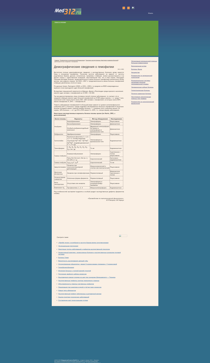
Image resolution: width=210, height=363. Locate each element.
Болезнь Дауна (136, 69)
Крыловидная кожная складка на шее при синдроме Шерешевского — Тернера (86, 277)
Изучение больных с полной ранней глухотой (74, 271)
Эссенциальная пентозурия (68, 246)
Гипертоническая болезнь (140, 90)
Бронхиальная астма (138, 66)
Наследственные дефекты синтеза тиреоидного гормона (78, 280)
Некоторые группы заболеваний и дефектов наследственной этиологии (84, 249)
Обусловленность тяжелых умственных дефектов (76, 284)
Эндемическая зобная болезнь (142, 87)
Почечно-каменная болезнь (141, 93)
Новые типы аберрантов (67, 290)
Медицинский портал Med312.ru (70, 360)
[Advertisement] (105, 40)
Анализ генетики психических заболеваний (73, 297)
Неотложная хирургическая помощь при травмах (141, 97)
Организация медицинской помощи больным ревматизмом (144, 62)
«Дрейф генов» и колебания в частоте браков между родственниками (83, 242)
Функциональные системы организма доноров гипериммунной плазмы (140, 82)
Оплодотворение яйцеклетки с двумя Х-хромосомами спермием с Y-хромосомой (87, 264)
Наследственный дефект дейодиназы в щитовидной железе (79, 294)
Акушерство (135, 72)
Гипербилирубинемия (66, 267)
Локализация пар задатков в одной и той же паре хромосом (79, 287)
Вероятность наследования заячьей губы (73, 261)
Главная (56, 60)
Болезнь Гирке (63, 257)
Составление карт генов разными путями (73, 300)
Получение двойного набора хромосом (72, 274)
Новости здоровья (60, 22)
